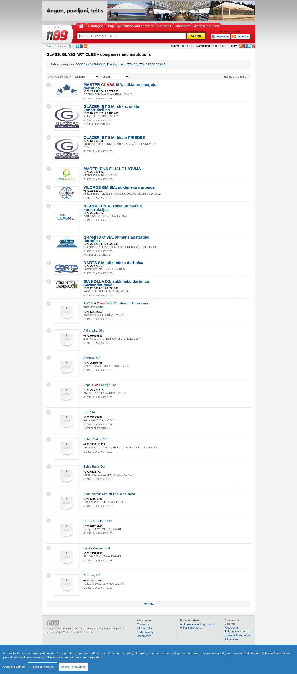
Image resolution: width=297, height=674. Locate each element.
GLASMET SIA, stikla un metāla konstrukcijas (112, 208)
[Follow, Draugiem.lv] (241, 46)
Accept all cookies (73, 666)
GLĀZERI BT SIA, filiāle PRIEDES (114, 137)
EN (59, 27)
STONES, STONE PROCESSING (146, 64)
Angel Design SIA (99, 385)
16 (49, 466)
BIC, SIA (89, 412)
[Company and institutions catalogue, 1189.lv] (57, 35)
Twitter (77, 46)
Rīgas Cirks (232, 627)
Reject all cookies (42, 666)
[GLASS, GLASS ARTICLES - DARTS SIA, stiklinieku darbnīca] (66, 268)
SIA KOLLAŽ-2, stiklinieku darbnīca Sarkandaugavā (116, 283)
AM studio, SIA (93, 330)
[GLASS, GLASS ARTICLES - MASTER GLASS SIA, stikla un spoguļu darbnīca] (66, 90)
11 (49, 330)
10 (49, 303)
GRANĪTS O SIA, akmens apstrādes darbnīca (116, 239)
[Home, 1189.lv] (81, 26)
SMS (69, 46)
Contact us (143, 624)
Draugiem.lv (85, 46)
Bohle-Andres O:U (95, 439)
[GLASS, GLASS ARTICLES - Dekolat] (66, 585)
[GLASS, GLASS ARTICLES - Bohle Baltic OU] (66, 476)
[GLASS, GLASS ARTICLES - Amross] (66, 367)
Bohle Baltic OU (94, 466)
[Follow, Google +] (253, 46)
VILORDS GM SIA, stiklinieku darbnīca (119, 187)
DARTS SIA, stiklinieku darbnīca (113, 263)
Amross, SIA (91, 357)
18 (49, 521)
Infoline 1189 (144, 628)
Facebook (81, 46)
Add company (145, 632)
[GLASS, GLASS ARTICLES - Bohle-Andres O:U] (66, 448)
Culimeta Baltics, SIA (97, 521)
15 (49, 439)
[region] (148, 659)
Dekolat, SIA (91, 575)
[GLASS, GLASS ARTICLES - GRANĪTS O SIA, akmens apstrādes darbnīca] (66, 242)
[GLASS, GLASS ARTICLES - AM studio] (66, 340)
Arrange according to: (59, 76)
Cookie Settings (14, 666)
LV (49, 27)
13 (49, 385)
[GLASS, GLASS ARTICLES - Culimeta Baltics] (66, 530)
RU (54, 27)
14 (49, 412)
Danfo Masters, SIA (96, 548)
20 (49, 575)
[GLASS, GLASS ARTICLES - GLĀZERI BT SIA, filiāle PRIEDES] (66, 149)
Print (48, 46)
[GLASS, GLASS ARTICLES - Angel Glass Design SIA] (66, 394)
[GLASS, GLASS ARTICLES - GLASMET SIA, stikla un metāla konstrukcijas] (66, 217)
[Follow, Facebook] (245, 46)
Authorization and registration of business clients (197, 626)
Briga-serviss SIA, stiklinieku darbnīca (109, 493)
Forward (149, 603)
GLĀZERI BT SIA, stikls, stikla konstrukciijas (111, 108)
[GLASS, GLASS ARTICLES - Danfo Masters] (66, 557)
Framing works (116, 64)
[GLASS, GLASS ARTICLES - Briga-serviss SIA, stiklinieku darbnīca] (66, 503)
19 (49, 548)
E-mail (73, 46)
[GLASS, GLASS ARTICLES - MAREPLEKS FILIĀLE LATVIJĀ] (66, 174)
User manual (144, 636)
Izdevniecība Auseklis (237, 635)
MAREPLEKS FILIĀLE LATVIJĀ (112, 169)
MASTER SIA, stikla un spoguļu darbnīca (120, 86)
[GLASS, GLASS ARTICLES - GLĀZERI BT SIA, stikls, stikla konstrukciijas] (66, 118)
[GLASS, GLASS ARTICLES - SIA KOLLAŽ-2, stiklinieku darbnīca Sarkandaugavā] (66, 285)
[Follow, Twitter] (249, 46)
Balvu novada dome (237, 631)
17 (49, 494)
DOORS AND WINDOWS (90, 64)
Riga (182, 45)
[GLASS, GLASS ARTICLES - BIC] (66, 421)
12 (49, 358)
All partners (231, 639)
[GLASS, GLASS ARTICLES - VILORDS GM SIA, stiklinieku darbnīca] (66, 193)
